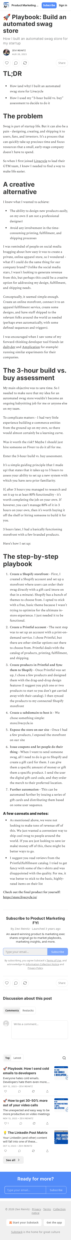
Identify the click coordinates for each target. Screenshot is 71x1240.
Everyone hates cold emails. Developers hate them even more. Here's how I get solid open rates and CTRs (25, 1080)
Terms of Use (54, 960)
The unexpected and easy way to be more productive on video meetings (26, 1112)
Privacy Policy (35, 968)
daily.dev (9, 347)
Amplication (31, 347)
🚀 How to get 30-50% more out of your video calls (25, 1103)
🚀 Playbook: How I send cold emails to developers (26, 1071)
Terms (47, 1209)
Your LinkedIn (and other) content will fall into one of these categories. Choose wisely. (25, 1139)
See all (10, 1160)
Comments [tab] (12, 1010)
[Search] (64, 1058)
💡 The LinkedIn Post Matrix (25, 1133)
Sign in (63, 5)
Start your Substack (26, 1222)
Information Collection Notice (42, 964)
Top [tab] (7, 1058)
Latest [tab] (17, 1058)
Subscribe (49, 5)
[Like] (7, 63)
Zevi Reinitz (19, 50)
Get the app (54, 1222)
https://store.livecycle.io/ (20, 897)
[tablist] (19, 1010)
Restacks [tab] (28, 1010)
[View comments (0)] (16, 63)
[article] (35, 1080)
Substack (17, 1232)
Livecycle (40, 161)
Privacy (36, 1209)
